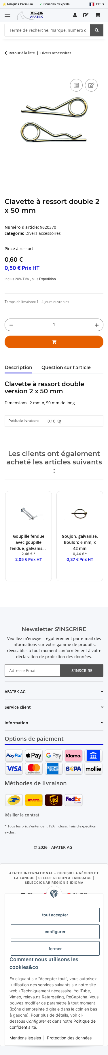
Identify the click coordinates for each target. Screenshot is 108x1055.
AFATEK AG (61, 847)
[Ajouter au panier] (9, 71)
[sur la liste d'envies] (91, 85)
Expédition (47, 279)
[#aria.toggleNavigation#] (7, 12)
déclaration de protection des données (53, 656)
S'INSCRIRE (81, 670)
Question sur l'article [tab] (66, 367)
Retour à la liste (22, 52)
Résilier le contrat (22, 815)
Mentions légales (25, 1037)
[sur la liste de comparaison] (76, 85)
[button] (75, 15)
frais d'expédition (82, 826)
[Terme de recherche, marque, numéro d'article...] (96, 30)
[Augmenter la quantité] (96, 325)
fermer (55, 948)
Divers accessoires (43, 233)
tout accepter (55, 914)
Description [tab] (18, 367)
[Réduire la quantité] (11, 325)
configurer (55, 931)
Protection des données (69, 1037)
